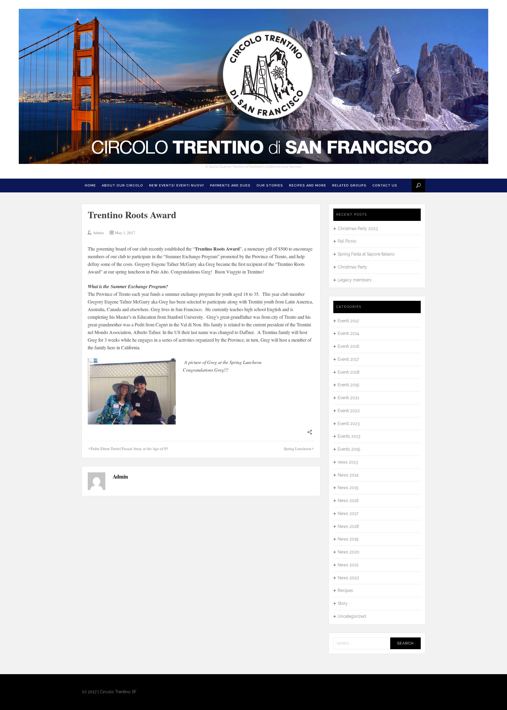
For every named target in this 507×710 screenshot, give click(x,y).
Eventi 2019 (348, 384)
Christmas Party (352, 267)
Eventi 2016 (348, 346)
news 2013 (348, 462)
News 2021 (348, 565)
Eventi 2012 (348, 320)
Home (90, 185)
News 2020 (348, 552)
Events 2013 (349, 436)
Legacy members (354, 280)
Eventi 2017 (348, 359)
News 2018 (348, 526)
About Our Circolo (122, 185)
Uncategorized (352, 616)
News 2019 (348, 539)
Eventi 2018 (348, 372)
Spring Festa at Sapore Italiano (366, 254)
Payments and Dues (230, 185)
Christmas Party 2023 (358, 228)
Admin (98, 232)
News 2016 (348, 500)
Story (343, 603)
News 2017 (348, 513)
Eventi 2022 (349, 410)
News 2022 (348, 577)
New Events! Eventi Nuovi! (176, 185)
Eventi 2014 (348, 333)
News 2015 (348, 487)
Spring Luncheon (297, 448)
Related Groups (349, 185)
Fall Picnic (347, 241)
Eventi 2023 (349, 423)
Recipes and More (307, 185)
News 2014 (348, 475)
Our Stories (269, 185)
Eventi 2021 (348, 397)
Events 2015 (349, 449)
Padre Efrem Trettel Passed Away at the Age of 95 (129, 448)
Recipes (345, 590)
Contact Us (384, 185)
